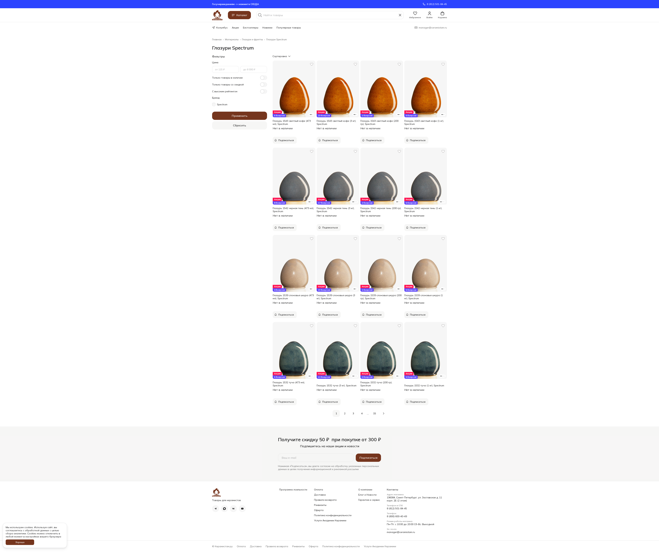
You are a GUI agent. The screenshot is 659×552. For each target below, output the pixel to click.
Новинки (267, 27)
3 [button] (353, 413)
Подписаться (368, 457)
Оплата (318, 489)
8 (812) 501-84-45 (397, 508)
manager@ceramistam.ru (401, 532)
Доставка (320, 494)
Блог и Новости (367, 494)
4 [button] (362, 413)
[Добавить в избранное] (311, 64)
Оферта (318, 510)
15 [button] (374, 413)
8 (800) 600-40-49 (397, 516)
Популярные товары (288, 27)
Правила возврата (325, 499)
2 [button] (344, 413)
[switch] (263, 78)
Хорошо (20, 542)
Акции (235, 27)
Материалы (232, 39)
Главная (217, 39)
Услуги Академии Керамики (330, 520)
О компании (365, 489)
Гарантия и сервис (369, 499)
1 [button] (336, 413)
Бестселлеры (250, 27)
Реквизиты (320, 505)
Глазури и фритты (252, 39)
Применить (239, 115)
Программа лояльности (293, 489)
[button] (415, 15)
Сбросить (239, 125)
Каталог (241, 15)
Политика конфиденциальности (332, 515)
